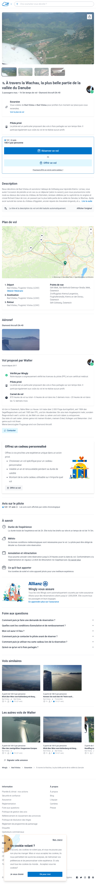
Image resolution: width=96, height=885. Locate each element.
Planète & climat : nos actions (15, 791)
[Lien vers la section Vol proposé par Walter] (90, 92)
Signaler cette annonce (17, 760)
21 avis (13, 140)
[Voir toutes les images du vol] (48, 38)
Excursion (28, 768)
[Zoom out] (91, 233)
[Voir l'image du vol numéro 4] (58, 72)
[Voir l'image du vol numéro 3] (41, 72)
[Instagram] (85, 877)
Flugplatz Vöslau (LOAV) (28, 288)
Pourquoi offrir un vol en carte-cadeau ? (48, 170)
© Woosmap (56, 277)
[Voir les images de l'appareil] (21, 339)
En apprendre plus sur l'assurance (43, 602)
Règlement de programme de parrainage (19, 824)
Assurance (6, 800)
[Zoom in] (91, 229)
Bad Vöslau (15, 768)
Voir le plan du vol (17, 112)
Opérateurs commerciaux (13, 832)
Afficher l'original (84, 208)
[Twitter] (81, 877)
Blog (52, 796)
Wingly (4, 768)
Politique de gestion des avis (14, 812)
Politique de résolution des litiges (16, 820)
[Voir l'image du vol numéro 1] (9, 72)
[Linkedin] (89, 877)
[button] (30, 248)
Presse (53, 808)
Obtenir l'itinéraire (15, 291)
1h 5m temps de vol (29, 92)
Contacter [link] (11, 430)
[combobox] (54, 4)
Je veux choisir (17, 874)
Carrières (54, 804)
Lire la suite (87, 201)
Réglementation (9, 804)
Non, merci (57, 840)
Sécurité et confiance (11, 796)
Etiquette (6, 828)
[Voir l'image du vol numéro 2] (25, 72)
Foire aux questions (10, 808)
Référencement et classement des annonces (21, 816)
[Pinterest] (93, 877)
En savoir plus (74, 560)
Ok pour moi (45, 874)
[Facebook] (77, 877)
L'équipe (53, 800)
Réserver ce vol (50, 150)
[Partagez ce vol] (89, 16)
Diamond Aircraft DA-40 (49, 92)
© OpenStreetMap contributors (83, 277)
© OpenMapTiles (66, 277)
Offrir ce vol (50, 162)
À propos (54, 791)
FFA (3, 836)
